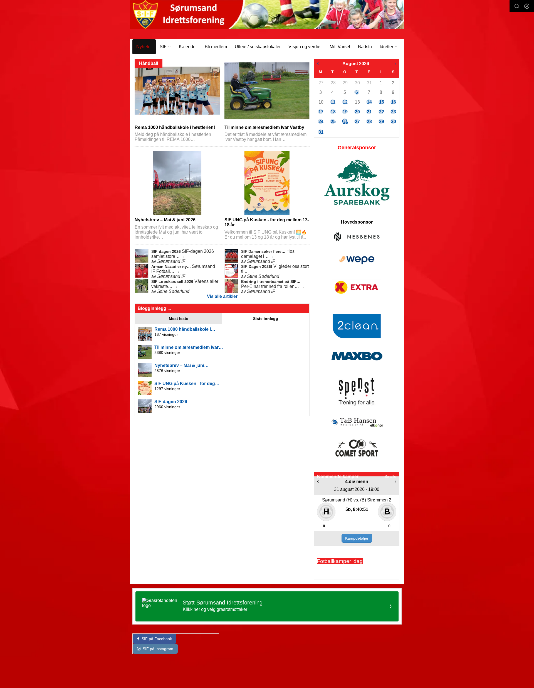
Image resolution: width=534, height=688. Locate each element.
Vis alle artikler (222, 296)
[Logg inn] (527, 6)
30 (357, 82)
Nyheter (144, 46)
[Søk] (517, 6)
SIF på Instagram (158, 649)
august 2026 (355, 63)
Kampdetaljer (357, 538)
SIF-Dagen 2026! (257, 266)
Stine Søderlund (263, 276)
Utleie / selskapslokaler (258, 46)
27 (320, 82)
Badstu (365, 46)
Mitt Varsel (340, 46)
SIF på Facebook (157, 638)
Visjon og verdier (305, 46)
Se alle (390, 476)
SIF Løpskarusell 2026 (172, 281)
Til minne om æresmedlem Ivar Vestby (264, 127)
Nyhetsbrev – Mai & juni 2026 (165, 219)
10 (320, 102)
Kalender (188, 46)
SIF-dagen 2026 (166, 251)
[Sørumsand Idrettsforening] (267, 14)
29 (345, 82)
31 (369, 82)
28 (333, 82)
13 (357, 102)
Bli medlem (216, 46)
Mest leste (178, 318)
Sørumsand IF (171, 261)
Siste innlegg (265, 318)
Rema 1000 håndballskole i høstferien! (175, 127)
